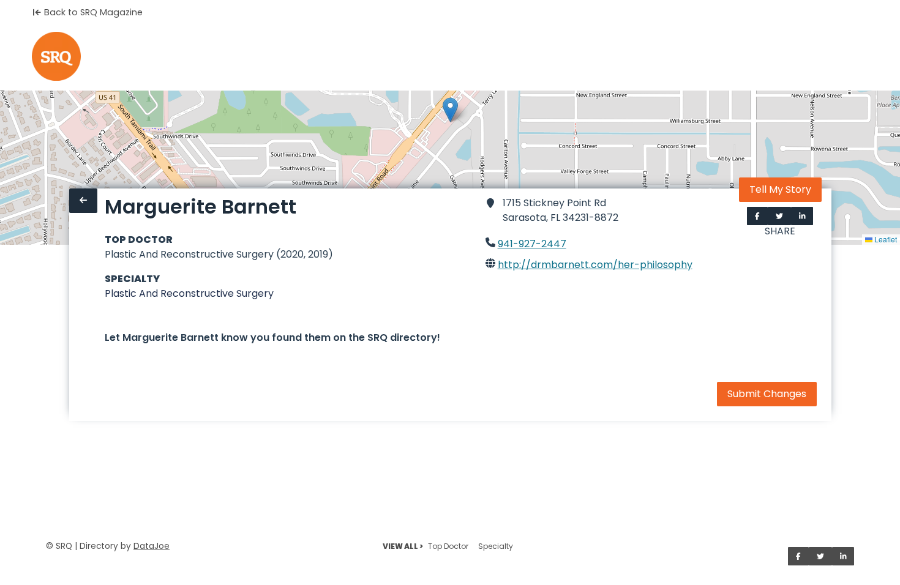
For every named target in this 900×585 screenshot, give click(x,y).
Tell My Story (780, 189)
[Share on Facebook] (757, 216)
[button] (450, 109)
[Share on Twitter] (779, 216)
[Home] (56, 56)
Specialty (495, 546)
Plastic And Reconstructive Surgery (189, 293)
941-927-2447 (532, 244)
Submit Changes (766, 394)
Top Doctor (448, 546)
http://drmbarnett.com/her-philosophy (595, 265)
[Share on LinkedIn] (802, 216)
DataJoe (151, 546)
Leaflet (884, 239)
